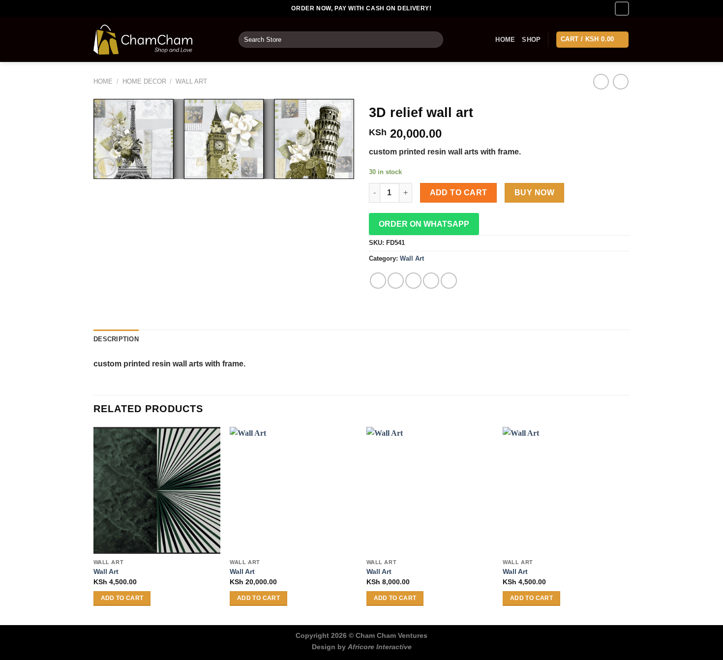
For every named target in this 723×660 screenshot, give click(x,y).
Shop (531, 39)
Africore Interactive (380, 647)
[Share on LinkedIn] (449, 280)
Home (505, 39)
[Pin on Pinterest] (431, 280)
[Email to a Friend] (413, 280)
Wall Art (191, 81)
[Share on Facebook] (378, 280)
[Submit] (434, 39)
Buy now (534, 192)
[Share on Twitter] (396, 280)
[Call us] (622, 8)
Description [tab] (116, 339)
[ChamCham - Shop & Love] (158, 39)
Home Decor (144, 81)
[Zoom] (106, 167)
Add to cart (458, 192)
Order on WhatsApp (424, 224)
